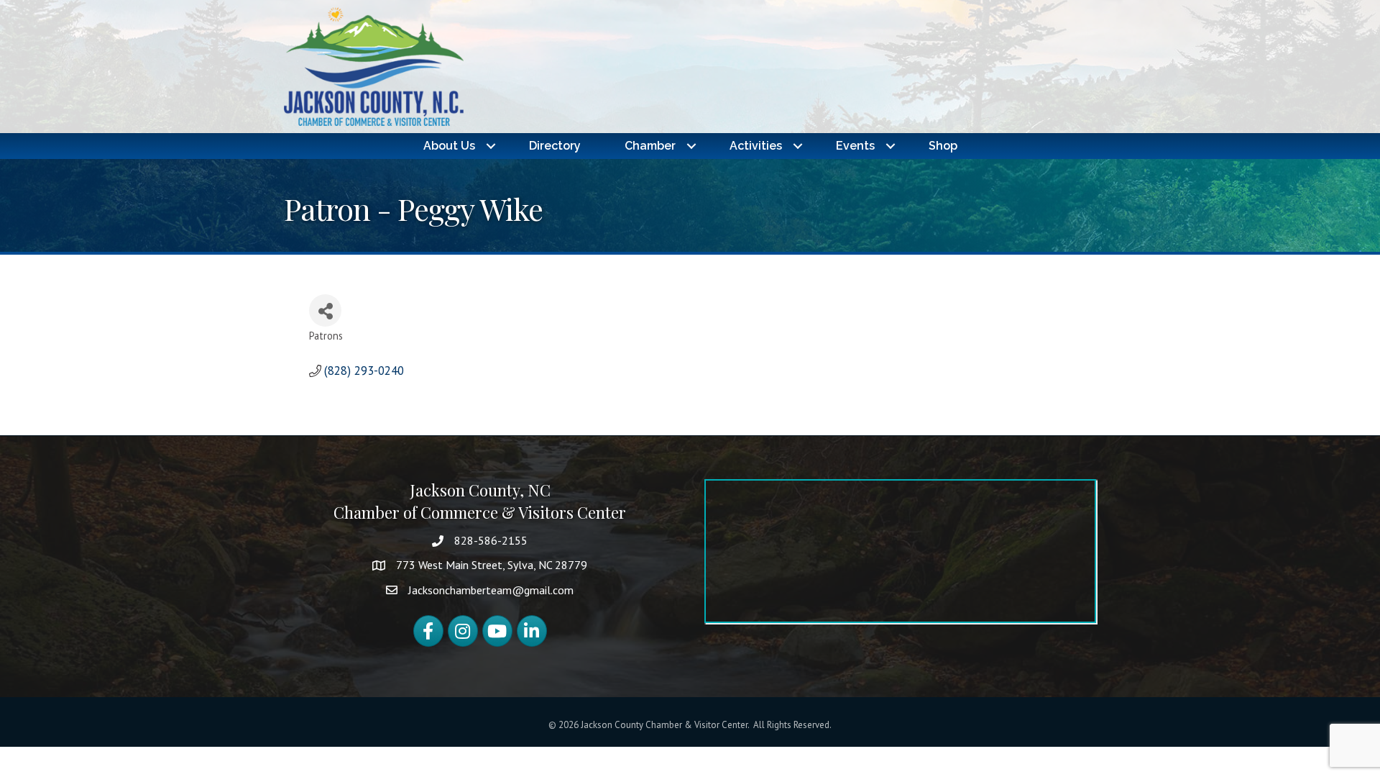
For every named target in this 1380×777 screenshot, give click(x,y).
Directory (555, 146)
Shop (943, 146)
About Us (449, 146)
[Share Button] (325, 310)
